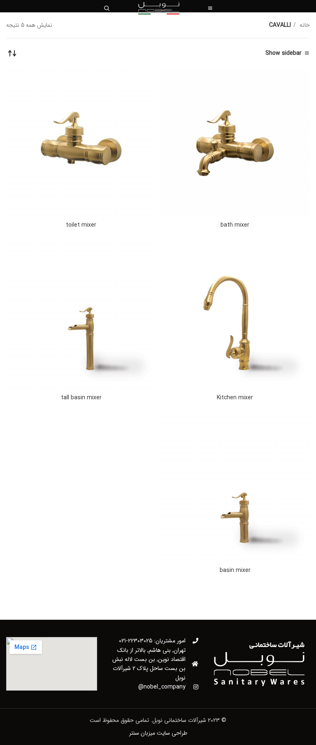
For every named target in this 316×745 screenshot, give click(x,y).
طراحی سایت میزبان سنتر (158, 733)
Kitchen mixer (235, 397)
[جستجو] (107, 8)
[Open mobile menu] (210, 8)
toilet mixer (81, 225)
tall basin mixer (81, 397)
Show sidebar (283, 53)
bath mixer (235, 225)
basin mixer (235, 570)
